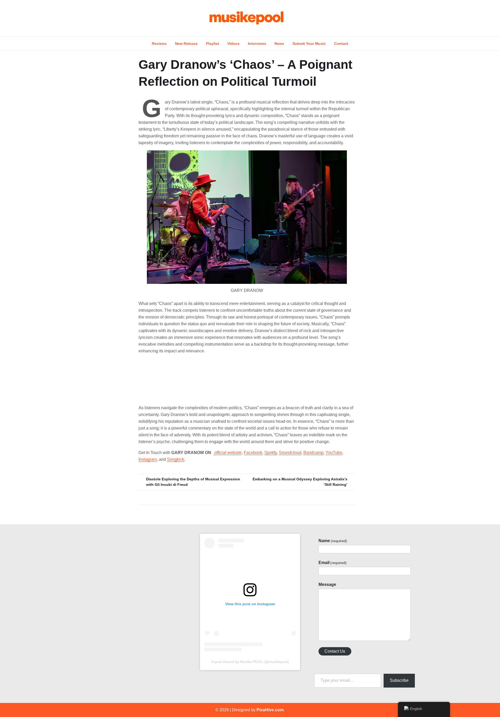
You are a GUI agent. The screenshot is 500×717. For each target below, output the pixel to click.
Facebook (253, 452)
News (279, 43)
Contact (341, 43)
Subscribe (399, 680)
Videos (233, 43)
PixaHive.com (270, 710)
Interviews (257, 43)
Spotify (270, 452)
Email (332, 562)
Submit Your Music (309, 43)
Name (332, 540)
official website (227, 452)
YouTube (334, 452)
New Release (186, 43)
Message (327, 584)
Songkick (175, 459)
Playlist (212, 43)
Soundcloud (290, 452)
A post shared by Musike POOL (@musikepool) (250, 662)
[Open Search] (417, 18)
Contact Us (334, 651)
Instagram (148, 459)
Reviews (159, 43)
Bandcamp (313, 452)
